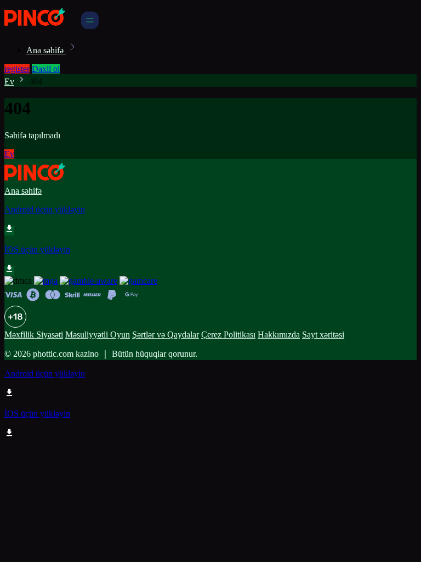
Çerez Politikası (228, 334)
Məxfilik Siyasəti (33, 334)
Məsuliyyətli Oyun (97, 334)
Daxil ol (46, 69)
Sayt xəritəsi (323, 334)
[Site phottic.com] (41, 26)
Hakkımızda (279, 334)
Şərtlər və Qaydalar (165, 334)
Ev (9, 81)
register (17, 69)
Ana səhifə (46, 50)
